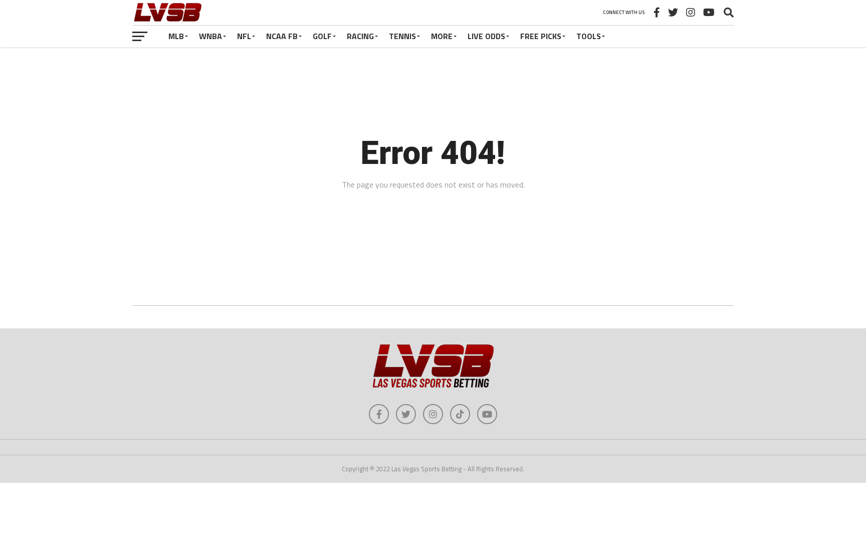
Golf (322, 36)
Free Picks (540, 36)
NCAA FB (282, 36)
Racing (360, 36)
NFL (244, 36)
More (442, 36)
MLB (176, 36)
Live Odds (486, 36)
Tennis (402, 36)
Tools (588, 36)
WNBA (210, 36)
